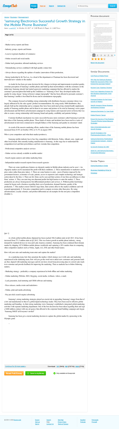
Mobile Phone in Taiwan (98, 115)
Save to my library (37, 373)
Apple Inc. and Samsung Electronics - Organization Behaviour (102, 152)
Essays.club (17, 420)
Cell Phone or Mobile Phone (99, 76)
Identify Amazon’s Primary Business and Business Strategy (102, 106)
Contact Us (61, 6)
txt (57, 366)
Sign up (42, 6)
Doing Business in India (99, 166)
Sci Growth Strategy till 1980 (100, 147)
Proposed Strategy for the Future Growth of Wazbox (101, 101)
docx (77, 366)
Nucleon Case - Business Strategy (101, 88)
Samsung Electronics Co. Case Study (102, 111)
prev (90, 55)
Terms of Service (63, 424)
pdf (66, 366)
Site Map (60, 420)
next (114, 55)
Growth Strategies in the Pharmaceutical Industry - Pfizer (101, 134)
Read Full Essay (14, 373)
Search (48, 420)
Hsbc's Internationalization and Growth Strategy (100, 128)
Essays (37, 420)
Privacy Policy (62, 422)
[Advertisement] (44, 213)
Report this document (97, 63)
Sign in (51, 6)
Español (82, 420)
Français (83, 422)
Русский (94, 422)
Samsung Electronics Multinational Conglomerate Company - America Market (102, 141)
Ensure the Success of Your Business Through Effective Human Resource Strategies (102, 121)
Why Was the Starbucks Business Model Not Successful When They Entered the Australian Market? (101, 82)
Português (95, 420)
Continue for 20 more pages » (15, 366)
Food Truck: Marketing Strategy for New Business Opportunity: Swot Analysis (102, 94)
